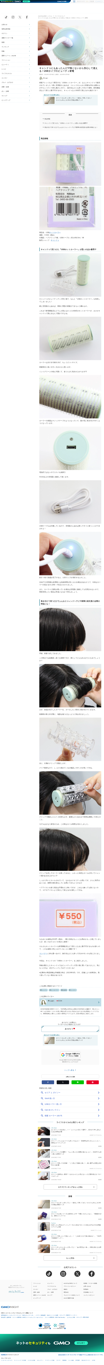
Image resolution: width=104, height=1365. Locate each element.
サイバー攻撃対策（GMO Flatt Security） (55, 1317)
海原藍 (100, 1146)
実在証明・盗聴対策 (6, 1317)
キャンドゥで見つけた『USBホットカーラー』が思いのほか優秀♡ (66, 123)
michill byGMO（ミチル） (45, 16)
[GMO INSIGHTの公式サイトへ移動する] (10, 1307)
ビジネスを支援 (31, 1360)
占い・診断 (5, 91)
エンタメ (4, 78)
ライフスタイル (7, 73)
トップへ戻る (69, 1070)
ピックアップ (6, 100)
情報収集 (64, 1360)
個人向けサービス (86, 1360)
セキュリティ (40, 1360)
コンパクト (43, 953)
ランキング (5, 47)
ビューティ (5, 64)
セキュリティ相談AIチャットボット (68, 1315)
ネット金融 (71, 1360)
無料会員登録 (6, 29)
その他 (93, 1360)
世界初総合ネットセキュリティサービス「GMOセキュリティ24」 (17, 1315)
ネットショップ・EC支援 (20, 1360)
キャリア (4, 96)
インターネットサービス (6, 1360)
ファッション (6, 60)
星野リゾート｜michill (9, 55)
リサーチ (58, 1360)
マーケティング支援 (49, 1360)
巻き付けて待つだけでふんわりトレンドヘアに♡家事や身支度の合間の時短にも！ (71, 127)
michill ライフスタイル (96, 1135)
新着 (3, 42)
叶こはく (45, 78)
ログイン (4, 33)
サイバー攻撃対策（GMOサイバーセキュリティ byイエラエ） (28, 1317)
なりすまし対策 (71, 1317)
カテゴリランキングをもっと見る (70, 1187)
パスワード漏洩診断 (40, 1315)
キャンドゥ (55, 240)
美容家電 (64, 990)
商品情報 (47, 119)
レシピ (4, 69)
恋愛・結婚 (5, 87)
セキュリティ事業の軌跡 (82, 1317)
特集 (3, 51)
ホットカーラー (55, 232)
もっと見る (70, 1258)
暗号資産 (78, 1360)
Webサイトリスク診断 (52, 1315)
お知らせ (4, 24)
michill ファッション (96, 1230)
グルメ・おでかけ (7, 82)
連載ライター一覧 (7, 38)
